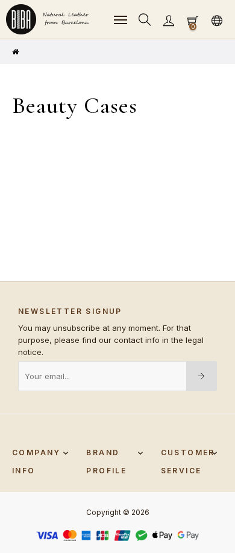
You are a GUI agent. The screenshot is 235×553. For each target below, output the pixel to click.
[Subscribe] (201, 376)
